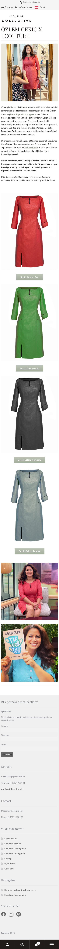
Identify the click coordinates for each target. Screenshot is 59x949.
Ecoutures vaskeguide (15, 848)
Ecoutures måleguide (14, 853)
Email (3, 744)
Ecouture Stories (12, 843)
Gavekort (9, 868)
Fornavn (4, 726)
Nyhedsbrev (10, 863)
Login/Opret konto (23, 7)
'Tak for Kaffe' (31, 147)
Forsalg (8, 858)
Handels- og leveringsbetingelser (20, 890)
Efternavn (5, 735)
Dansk (42, 7)
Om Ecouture (7, 7)
